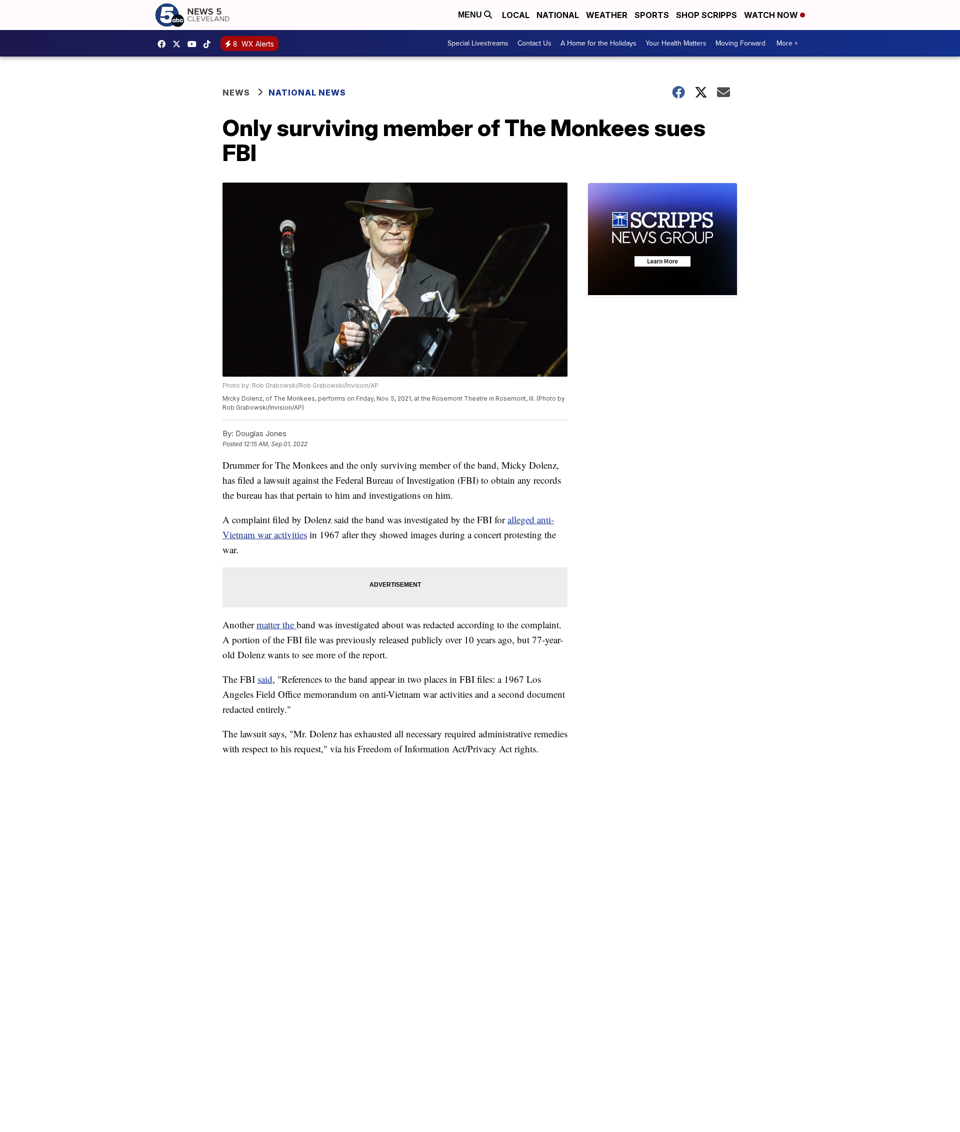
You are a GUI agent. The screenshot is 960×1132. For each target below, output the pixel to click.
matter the (276, 624)
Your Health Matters (676, 43)
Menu (471, 15)
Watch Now (772, 15)
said (265, 679)
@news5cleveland (210, 44)
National (557, 15)
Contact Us (535, 43)
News (236, 93)
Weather (607, 15)
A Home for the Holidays (598, 43)
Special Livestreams (478, 43)
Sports (651, 15)
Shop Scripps (706, 15)
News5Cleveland (164, 44)
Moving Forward (741, 43)
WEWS (179, 44)
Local (516, 15)
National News (307, 93)
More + (787, 43)
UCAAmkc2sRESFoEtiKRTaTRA (195, 44)
